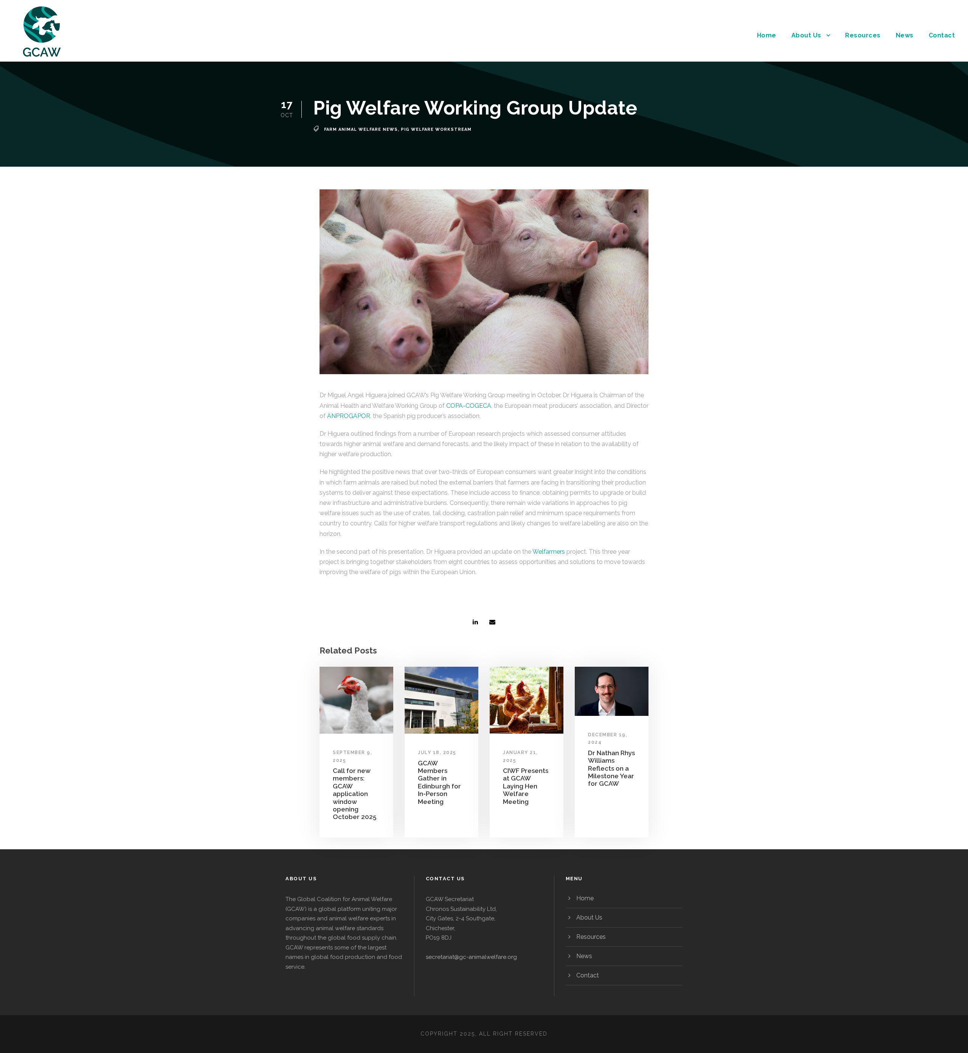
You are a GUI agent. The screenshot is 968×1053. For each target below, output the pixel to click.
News (905, 35)
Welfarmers (548, 551)
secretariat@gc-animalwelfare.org (471, 957)
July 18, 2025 (437, 752)
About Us (806, 35)
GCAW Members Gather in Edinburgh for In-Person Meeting (439, 782)
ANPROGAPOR (348, 416)
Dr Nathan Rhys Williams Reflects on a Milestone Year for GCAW (611, 768)
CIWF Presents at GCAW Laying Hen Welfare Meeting (525, 786)
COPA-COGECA (468, 405)
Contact (942, 35)
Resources (863, 35)
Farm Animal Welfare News (361, 129)
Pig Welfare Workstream (436, 129)
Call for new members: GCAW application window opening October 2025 (354, 794)
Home (766, 35)
